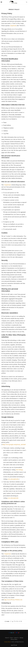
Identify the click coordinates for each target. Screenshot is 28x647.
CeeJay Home (7, 641)
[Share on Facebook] (10, 621)
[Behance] (16, 632)
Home (11, 637)
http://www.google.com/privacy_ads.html (14, 444)
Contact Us (16, 637)
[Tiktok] (18, 632)
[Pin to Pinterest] (14, 621)
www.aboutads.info (13, 479)
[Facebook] (9, 632)
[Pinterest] (15, 632)
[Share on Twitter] (12, 621)
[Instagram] (13, 632)
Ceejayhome (7, 185)
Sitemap (21, 637)
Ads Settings (19, 469)
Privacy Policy (14, 639)
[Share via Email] (21, 621)
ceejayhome (13, 25)
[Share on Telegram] (19, 621)
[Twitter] (11, 632)
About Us (7, 637)
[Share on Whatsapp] (17, 621)
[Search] (26, 2)
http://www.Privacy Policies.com (13, 599)
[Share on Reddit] (16, 621)
